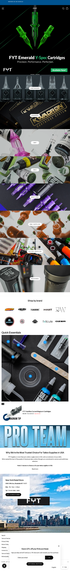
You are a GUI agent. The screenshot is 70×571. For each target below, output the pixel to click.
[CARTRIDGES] (35, 88)
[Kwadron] (35, 115)
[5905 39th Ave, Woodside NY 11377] (35, 503)
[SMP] (35, 142)
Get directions (13, 494)
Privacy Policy (5, 541)
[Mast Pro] (35, 197)
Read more (35, 469)
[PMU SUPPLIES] (35, 224)
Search (3, 535)
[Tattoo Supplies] (35, 251)
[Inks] (35, 169)
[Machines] (35, 278)
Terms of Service (6, 538)
